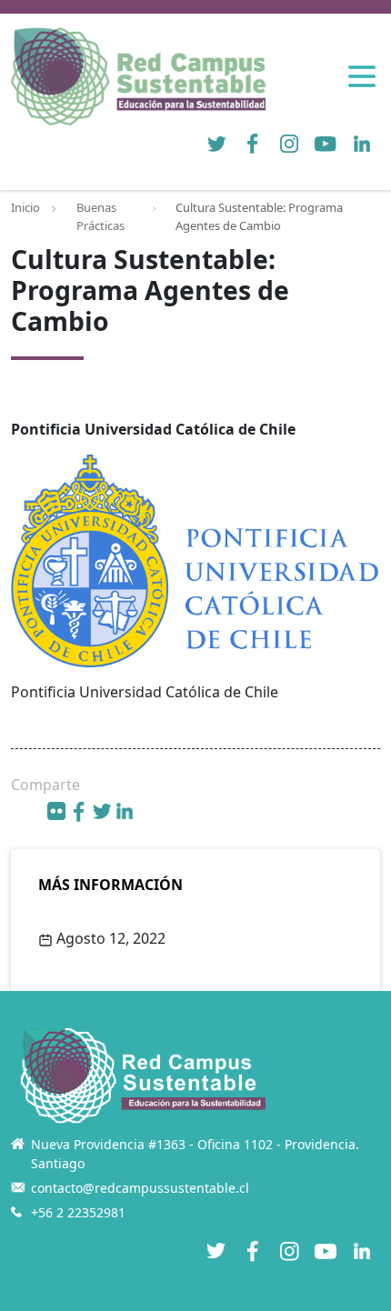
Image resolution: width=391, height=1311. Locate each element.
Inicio (25, 207)
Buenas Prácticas (100, 216)
